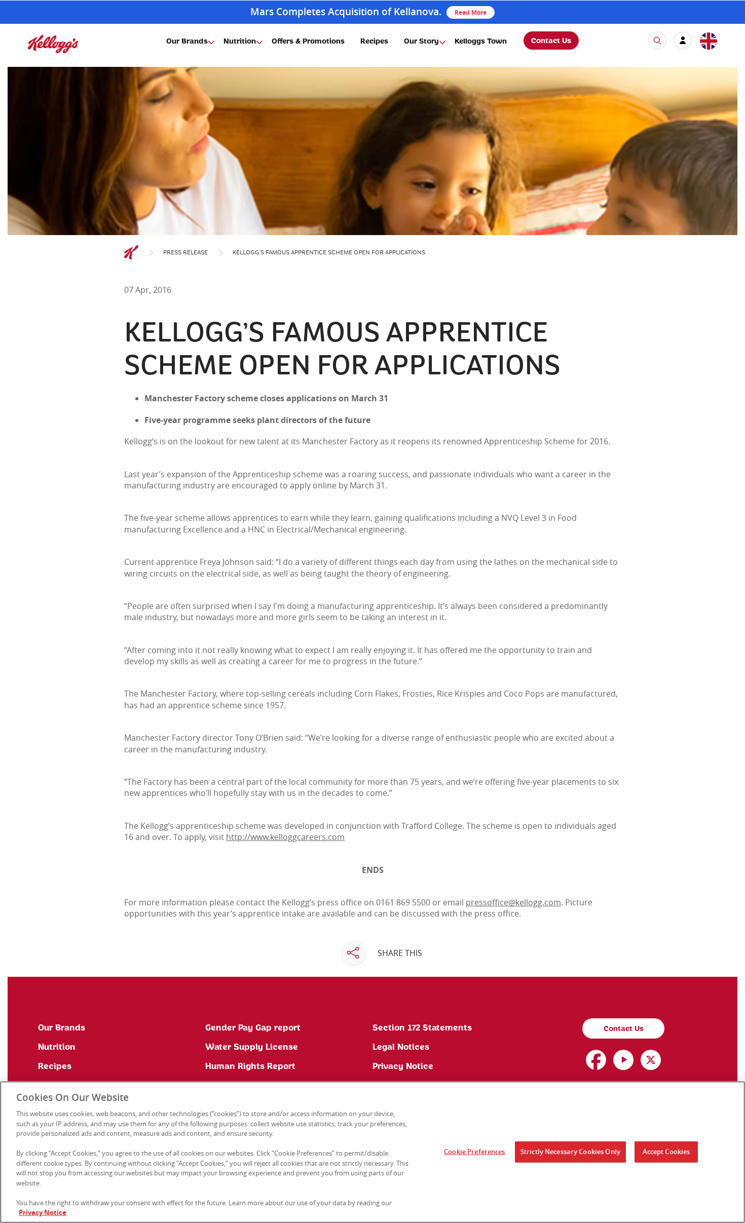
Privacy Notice (402, 1066)
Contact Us (551, 41)
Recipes (374, 41)
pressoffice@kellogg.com (513, 902)
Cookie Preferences (474, 1151)
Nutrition (240, 41)
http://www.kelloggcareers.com (285, 837)
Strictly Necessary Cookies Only (570, 1151)
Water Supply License (251, 1047)
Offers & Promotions (308, 41)
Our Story (421, 41)
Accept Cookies (666, 1151)
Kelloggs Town (481, 41)
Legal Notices (400, 1047)
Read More (471, 12)
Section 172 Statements (422, 1028)
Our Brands (187, 41)
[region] (372, 1152)
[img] (53, 44)
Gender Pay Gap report (253, 1028)
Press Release (185, 252)
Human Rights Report (250, 1066)
